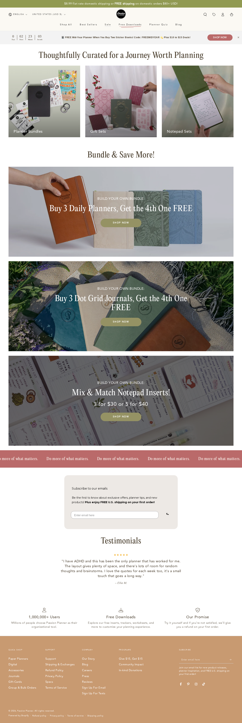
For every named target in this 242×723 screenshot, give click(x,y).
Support (50, 659)
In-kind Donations (130, 670)
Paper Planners (18, 659)
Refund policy (39, 715)
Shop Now (220, 37)
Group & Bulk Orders (22, 688)
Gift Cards (15, 682)
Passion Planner (25, 710)
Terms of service (75, 715)
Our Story (88, 659)
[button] (205, 14)
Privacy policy (57, 715)
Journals (14, 676)
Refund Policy (54, 670)
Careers (87, 670)
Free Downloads (121, 617)
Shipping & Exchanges (60, 664)
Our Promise (197, 617)
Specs (49, 682)
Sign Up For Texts (93, 693)
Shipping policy (95, 715)
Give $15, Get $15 (131, 659)
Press (85, 676)
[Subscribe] (231, 659)
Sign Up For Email (93, 688)
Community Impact (131, 664)
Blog (85, 664)
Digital (13, 664)
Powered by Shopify (19, 715)
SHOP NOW (121, 223)
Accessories (16, 670)
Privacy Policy (54, 676)
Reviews (87, 682)
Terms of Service (56, 688)
